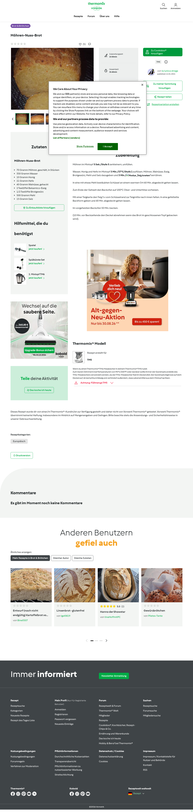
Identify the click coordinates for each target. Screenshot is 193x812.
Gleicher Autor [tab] (61, 558)
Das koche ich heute (110, 738)
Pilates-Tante (155, 615)
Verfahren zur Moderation (25, 766)
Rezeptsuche (18, 705)
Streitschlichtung (64, 774)
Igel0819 (65, 615)
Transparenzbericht (65, 761)
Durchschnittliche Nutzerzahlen (72, 756)
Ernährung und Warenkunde (114, 733)
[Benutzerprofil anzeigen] (151, 72)
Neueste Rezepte (20, 715)
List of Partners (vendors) (66, 138)
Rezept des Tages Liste (23, 720)
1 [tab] (91, 640)
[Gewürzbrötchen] (161, 585)
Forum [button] (91, 16)
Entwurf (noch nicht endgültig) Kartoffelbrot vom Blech (31, 613)
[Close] (142, 84)
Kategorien (17, 710)
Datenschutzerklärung (111, 756)
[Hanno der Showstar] (118, 585)
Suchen (147, 700)
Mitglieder (104, 715)
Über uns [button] (104, 16)
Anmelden (60, 709)
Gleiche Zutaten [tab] (82, 558)
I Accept (107, 146)
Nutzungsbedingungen (23, 756)
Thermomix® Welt (108, 710)
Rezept (14, 700)
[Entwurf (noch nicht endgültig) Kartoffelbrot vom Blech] (31, 585)
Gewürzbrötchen (154, 610)
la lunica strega (170, 70)
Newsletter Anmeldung (113, 675)
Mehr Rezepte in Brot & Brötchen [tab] (30, 558)
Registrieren (61, 714)
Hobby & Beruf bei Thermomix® (116, 743)
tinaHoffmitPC (112, 617)
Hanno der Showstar (112, 611)
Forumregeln (18, 761)
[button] (163, 6)
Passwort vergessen (65, 719)
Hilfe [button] (116, 16)
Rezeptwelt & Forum (110, 705)
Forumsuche (150, 710)
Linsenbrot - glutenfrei (70, 610)
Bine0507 (22, 620)
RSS (145, 769)
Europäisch (19, 441)
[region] (98, 118)
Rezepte (103, 720)
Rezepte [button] (78, 16)
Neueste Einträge (64, 724)
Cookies (103, 761)
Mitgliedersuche (152, 715)
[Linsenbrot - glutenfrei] (74, 585)
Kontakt (147, 765)
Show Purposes (85, 146)
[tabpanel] (96, 606)
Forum (102, 700)
